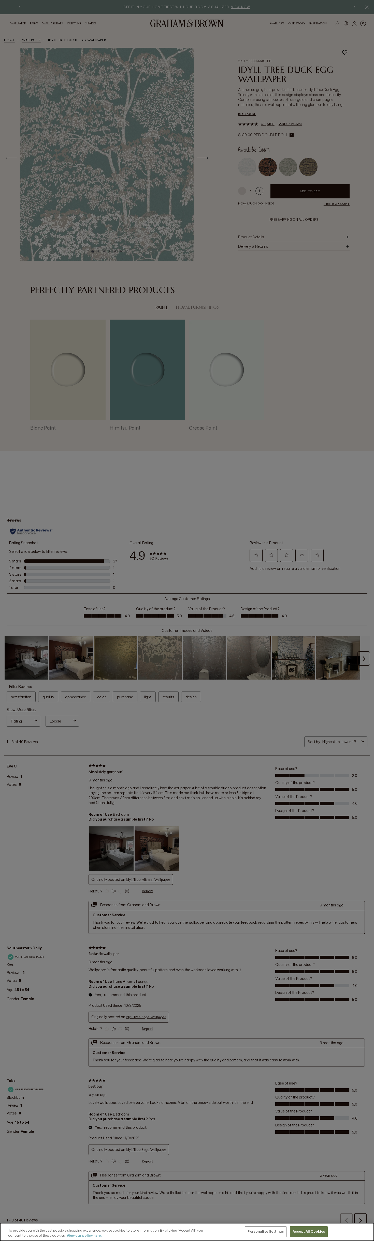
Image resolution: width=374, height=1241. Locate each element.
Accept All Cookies (309, 1231)
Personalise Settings (266, 1231)
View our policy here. (84, 1235)
